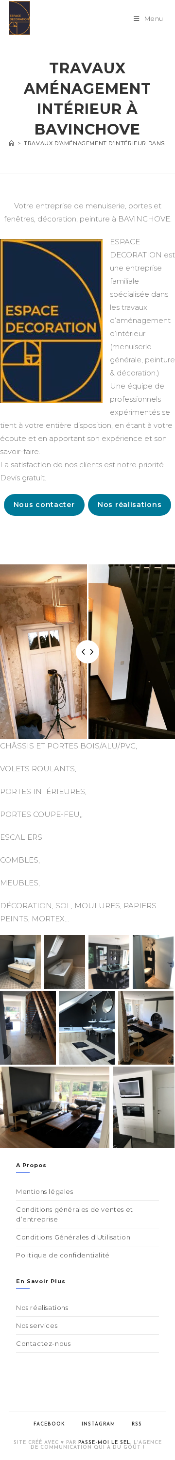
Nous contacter (44, 504)
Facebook (49, 1424)
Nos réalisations (129, 504)
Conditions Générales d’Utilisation (73, 1237)
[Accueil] (12, 143)
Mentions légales (44, 1191)
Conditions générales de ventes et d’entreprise (74, 1214)
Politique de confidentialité (63, 1255)
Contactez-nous (43, 1343)
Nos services (36, 1325)
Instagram (98, 1424)
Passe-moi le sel (104, 1442)
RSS (137, 1424)
